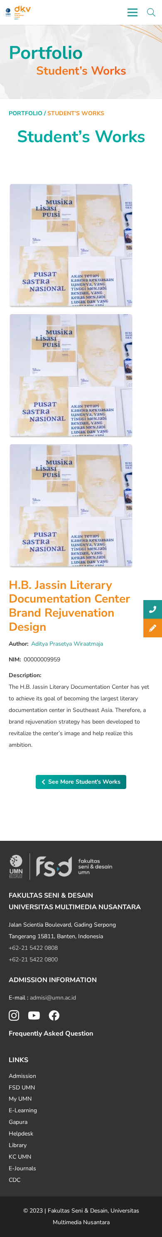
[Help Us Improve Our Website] (152, 628)
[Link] (8, 12)
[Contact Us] (152, 609)
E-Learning (23, 1110)
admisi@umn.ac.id (53, 998)
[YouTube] (34, 1015)
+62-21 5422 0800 (33, 959)
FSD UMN (22, 1088)
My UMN (20, 1099)
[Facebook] (54, 1015)
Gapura (18, 1122)
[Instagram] (14, 1016)
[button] (151, 12)
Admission (22, 1076)
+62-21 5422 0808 (33, 948)
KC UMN (20, 1157)
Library (18, 1145)
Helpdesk (21, 1134)
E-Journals (22, 1168)
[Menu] (132, 12)
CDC (14, 1180)
